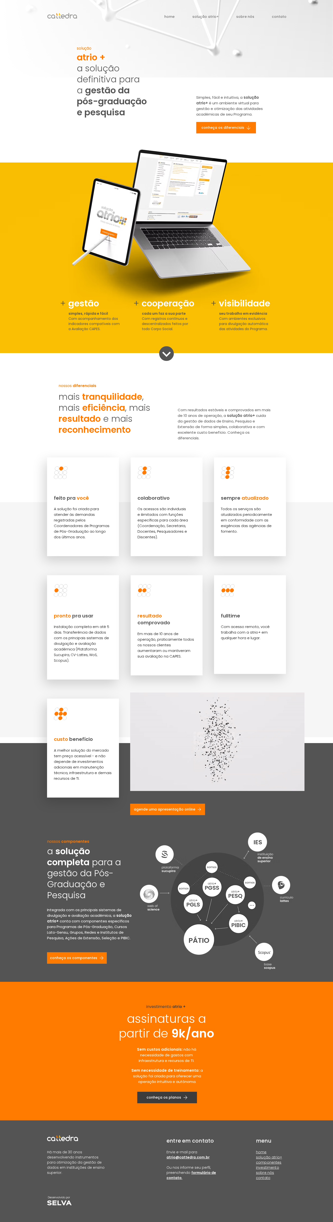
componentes (269, 1162)
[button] (205, 16)
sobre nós (265, 1172)
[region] (83, 506)
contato (263, 1177)
